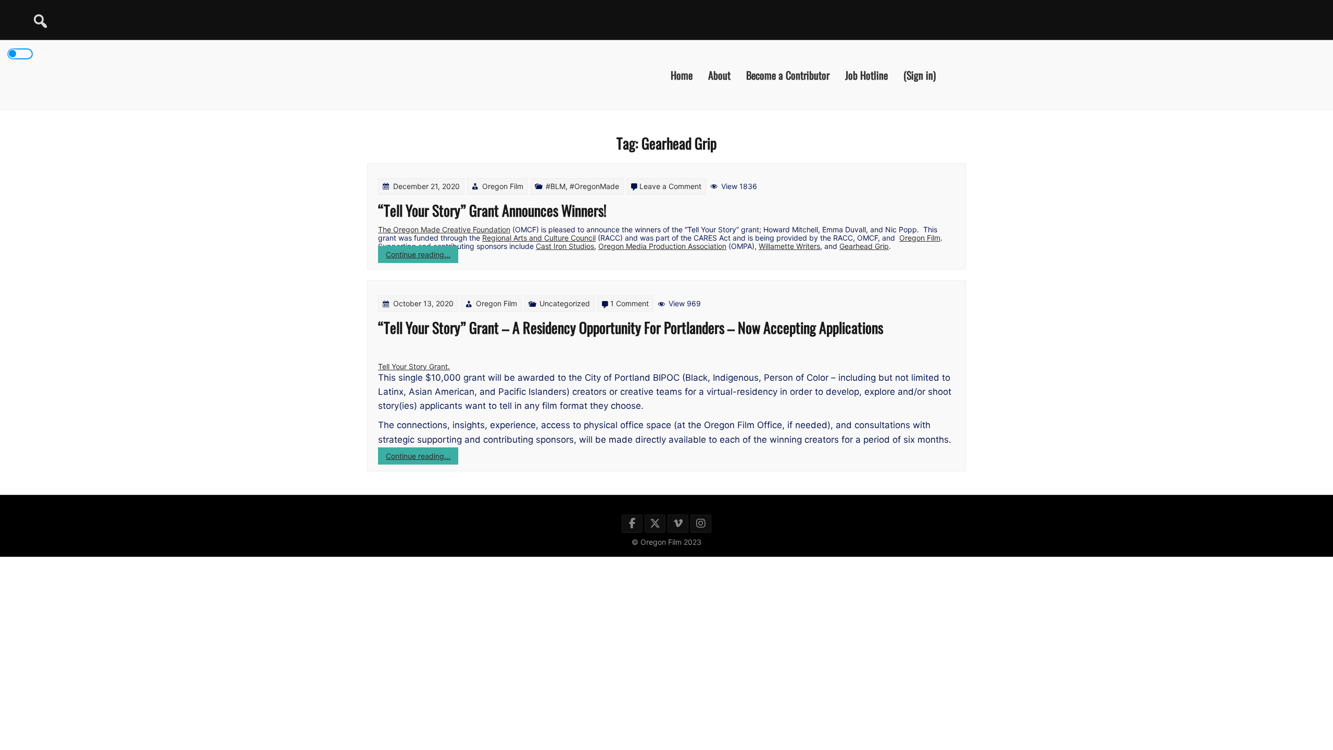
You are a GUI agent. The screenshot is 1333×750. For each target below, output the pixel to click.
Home (682, 74)
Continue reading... (422, 256)
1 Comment (629, 303)
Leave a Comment (670, 186)
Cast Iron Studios (565, 246)
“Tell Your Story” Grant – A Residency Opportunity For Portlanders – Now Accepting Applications (630, 327)
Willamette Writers (789, 246)
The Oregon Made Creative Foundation (444, 229)
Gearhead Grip (864, 246)
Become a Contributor (787, 74)
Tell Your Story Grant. (414, 366)
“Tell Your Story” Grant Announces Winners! (492, 210)
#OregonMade (594, 186)
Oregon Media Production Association (662, 246)
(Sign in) (919, 74)
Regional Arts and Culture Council (539, 237)
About (719, 74)
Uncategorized (564, 303)
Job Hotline (866, 74)
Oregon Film (502, 186)
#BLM (555, 186)
